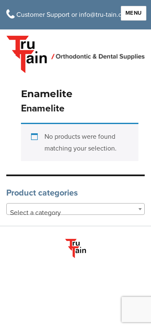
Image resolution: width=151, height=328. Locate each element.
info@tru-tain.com (105, 15)
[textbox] (75, 213)
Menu (133, 13)
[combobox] (75, 209)
